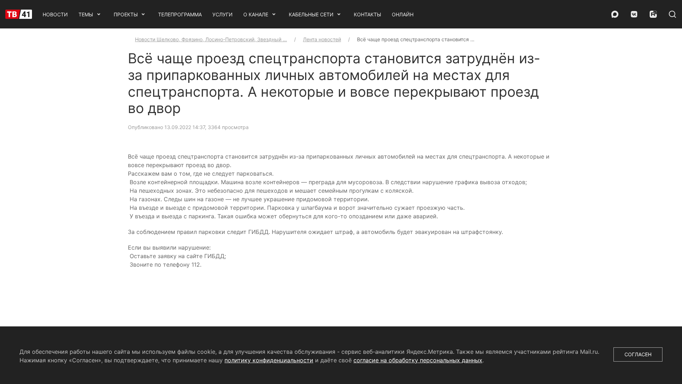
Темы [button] (86, 14)
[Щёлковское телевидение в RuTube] (653, 14)
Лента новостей (322, 39)
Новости (55, 14)
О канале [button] (255, 14)
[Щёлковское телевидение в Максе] (615, 14)
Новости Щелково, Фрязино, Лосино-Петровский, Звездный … (211, 39)
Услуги (222, 14)
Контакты (367, 14)
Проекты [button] (126, 14)
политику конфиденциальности (268, 360)
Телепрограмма (180, 14)
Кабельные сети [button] (311, 14)
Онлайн (402, 14)
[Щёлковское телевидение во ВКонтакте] (634, 14)
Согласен (637, 354)
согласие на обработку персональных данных (417, 360)
